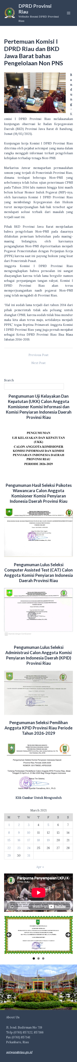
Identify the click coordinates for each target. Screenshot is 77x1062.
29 (9, 855)
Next (68, 935)
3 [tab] (43, 958)
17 (28, 840)
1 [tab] (34, 958)
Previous (9, 935)
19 (48, 840)
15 (8, 840)
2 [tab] (38, 958)
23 (19, 848)
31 (28, 855)
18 (38, 840)
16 (18, 840)
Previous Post (38, 355)
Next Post (38, 363)
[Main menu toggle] (68, 13)
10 (28, 833)
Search (9, 380)
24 (28, 848)
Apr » (40, 867)
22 (9, 848)
